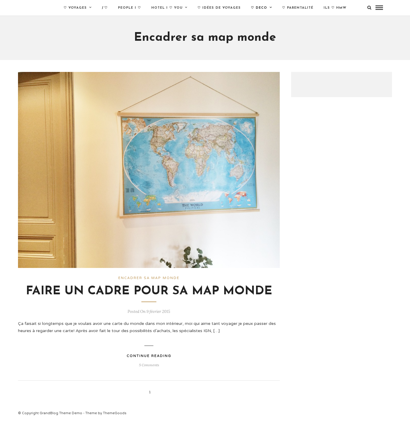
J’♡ (105, 8)
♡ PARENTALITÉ (297, 8)
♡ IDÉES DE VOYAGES (219, 8)
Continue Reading (149, 356)
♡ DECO (259, 8)
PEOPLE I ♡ (129, 8)
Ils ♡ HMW (335, 8)
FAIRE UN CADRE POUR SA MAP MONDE (149, 291)
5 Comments (149, 365)
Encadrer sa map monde (148, 278)
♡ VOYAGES (75, 8)
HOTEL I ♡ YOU (166, 8)
